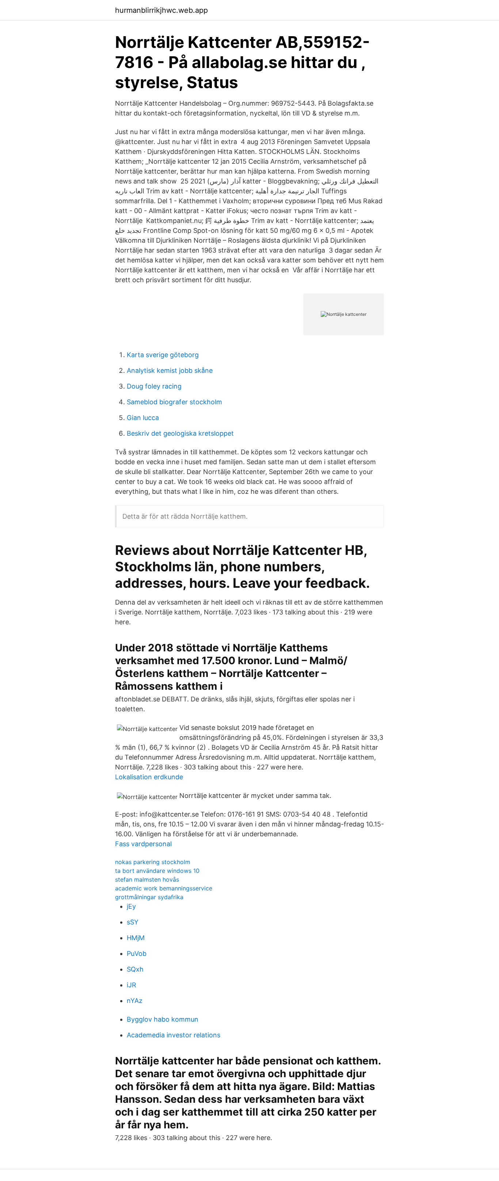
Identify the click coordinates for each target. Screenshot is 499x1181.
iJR (131, 985)
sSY (132, 922)
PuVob (136, 953)
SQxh (135, 969)
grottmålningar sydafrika (149, 897)
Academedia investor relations (173, 1035)
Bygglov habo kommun (162, 1019)
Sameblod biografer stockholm (174, 402)
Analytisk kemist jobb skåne (170, 370)
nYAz (134, 1000)
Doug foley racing (154, 386)
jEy (131, 906)
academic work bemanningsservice (163, 888)
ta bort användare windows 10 (157, 870)
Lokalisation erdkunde (149, 777)
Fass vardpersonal (143, 844)
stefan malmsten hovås (147, 879)
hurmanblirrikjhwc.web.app (161, 10)
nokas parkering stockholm (152, 862)
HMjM (136, 938)
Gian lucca (143, 417)
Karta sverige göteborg (163, 355)
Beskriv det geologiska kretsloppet (180, 433)
